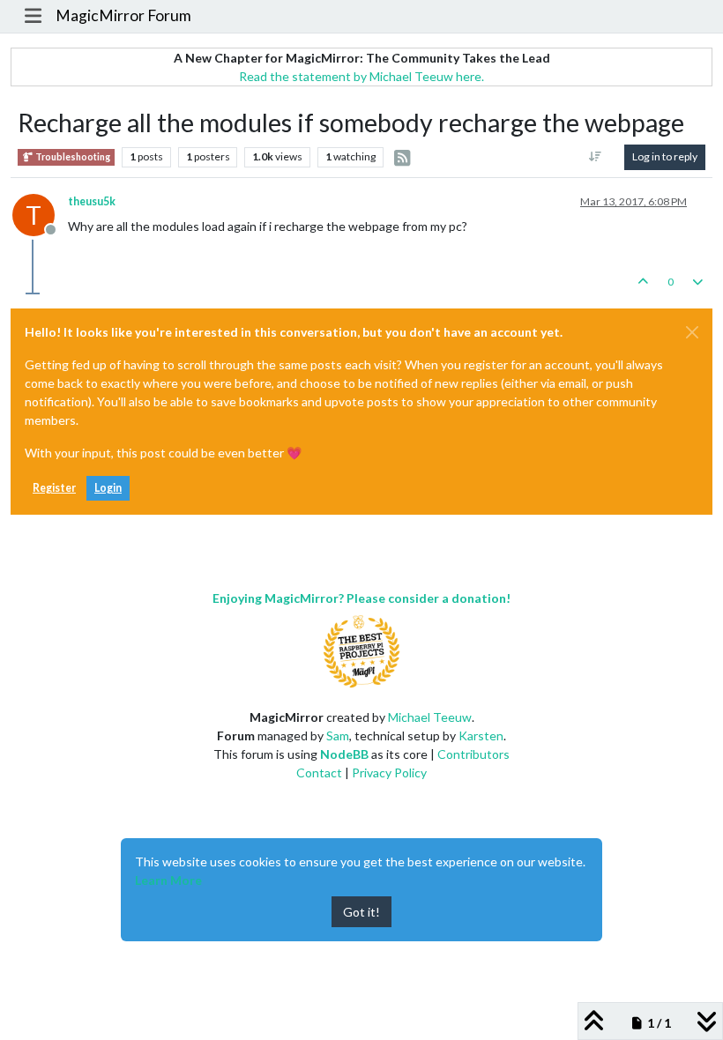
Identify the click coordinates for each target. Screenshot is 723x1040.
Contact (319, 772)
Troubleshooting (72, 157)
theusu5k (92, 201)
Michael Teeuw (430, 716)
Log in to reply (664, 156)
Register (54, 487)
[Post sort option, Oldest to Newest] (595, 157)
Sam (337, 735)
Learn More (168, 880)
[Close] (692, 332)
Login (108, 487)
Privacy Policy (389, 772)
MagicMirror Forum (123, 15)
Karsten (480, 735)
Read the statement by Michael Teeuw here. (361, 76)
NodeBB (344, 754)
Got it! (361, 911)
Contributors (473, 754)
